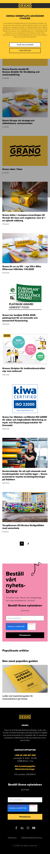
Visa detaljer (25, 50)
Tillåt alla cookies (25, 45)
